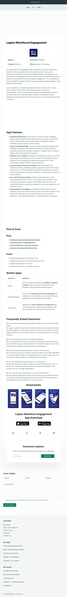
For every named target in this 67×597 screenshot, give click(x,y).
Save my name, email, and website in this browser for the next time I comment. (27, 500)
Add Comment (9, 484)
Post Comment (9, 505)
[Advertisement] (33, 23)
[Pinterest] (40, 433)
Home (28, 7)
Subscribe (47, 456)
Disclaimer (6, 525)
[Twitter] (27, 433)
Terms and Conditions (10, 527)
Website (48, 478)
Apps (33, 7)
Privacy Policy (8, 530)
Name (7, 478)
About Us (6, 533)
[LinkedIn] (54, 433)
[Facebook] (13, 433)
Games (39, 7)
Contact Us (7, 535)
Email (27, 478)
